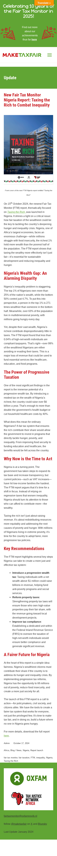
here (34, 39)
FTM (33, 757)
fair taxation (24, 757)
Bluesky (42, 823)
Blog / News (16, 750)
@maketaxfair (19, 823)
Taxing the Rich (11, 761)
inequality (40, 757)
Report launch (36, 750)
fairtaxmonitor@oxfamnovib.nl (20, 816)
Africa (6, 750)
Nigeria (26, 750)
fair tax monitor (10, 757)
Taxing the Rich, (16, 211)
